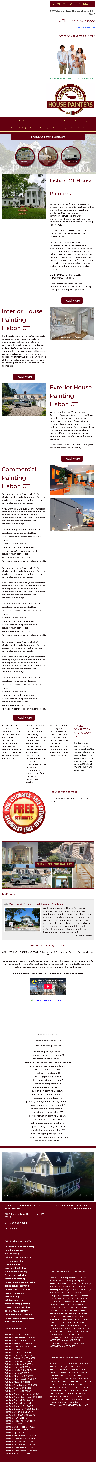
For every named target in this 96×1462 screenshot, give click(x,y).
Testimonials (51, 121)
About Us (23, 121)
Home (11, 121)
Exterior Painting (18, 128)
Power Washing (59, 128)
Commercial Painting (39, 128)
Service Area (76, 128)
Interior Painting (80, 121)
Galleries (65, 121)
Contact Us (36, 121)
